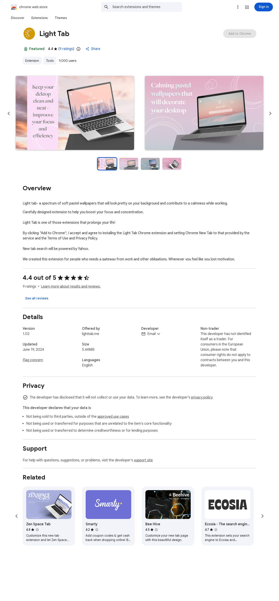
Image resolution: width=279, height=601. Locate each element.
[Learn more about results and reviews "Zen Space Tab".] (37, 529)
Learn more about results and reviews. (71, 286)
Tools (50, 61)
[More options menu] (237, 7)
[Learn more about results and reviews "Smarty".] (96, 529)
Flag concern (33, 360)
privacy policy (201, 397)
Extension (32, 61)
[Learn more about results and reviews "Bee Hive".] (156, 529)
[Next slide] (270, 113)
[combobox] (147, 7)
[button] (247, 7)
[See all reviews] (37, 298)
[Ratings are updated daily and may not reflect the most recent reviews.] (78, 49)
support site (143, 460)
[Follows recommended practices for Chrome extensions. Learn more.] (25, 49)
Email (151, 334)
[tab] (17, 18)
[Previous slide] (8, 113)
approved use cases (113, 416)
